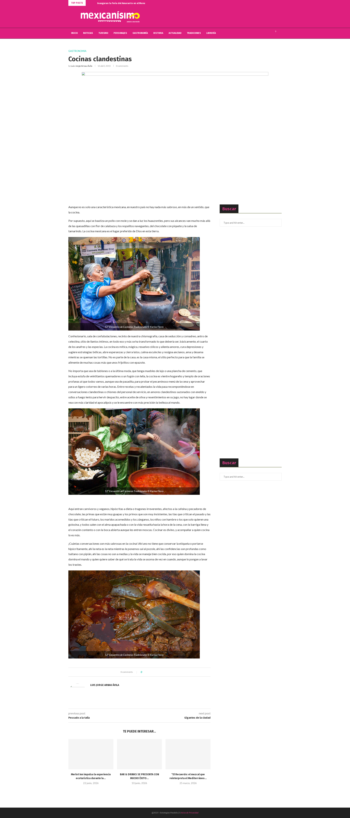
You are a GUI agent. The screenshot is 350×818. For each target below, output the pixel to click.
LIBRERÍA (211, 33)
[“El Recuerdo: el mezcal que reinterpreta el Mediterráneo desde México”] (188, 754)
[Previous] (89, 3)
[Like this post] (144, 672)
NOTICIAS (88, 33)
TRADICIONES (194, 33)
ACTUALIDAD (175, 33)
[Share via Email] (158, 672)
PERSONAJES (120, 33)
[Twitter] (265, 33)
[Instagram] (269, 33)
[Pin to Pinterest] (155, 672)
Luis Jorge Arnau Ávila (81, 65)
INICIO (74, 33)
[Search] (280, 33)
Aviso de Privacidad (189, 812)
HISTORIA (158, 33)
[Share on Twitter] (151, 672)
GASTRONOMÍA (140, 33)
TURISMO (103, 33)
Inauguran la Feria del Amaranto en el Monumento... (125, 3)
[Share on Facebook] (148, 672)
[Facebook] (261, 33)
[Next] (94, 3)
